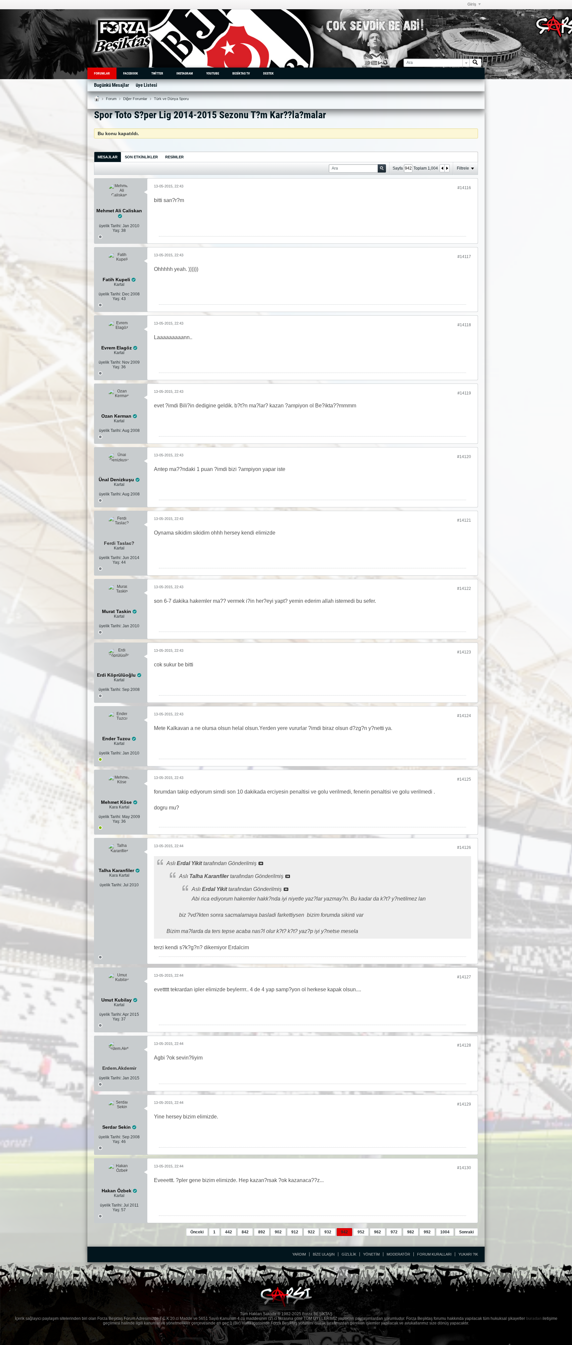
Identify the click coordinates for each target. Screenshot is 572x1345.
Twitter (157, 73)
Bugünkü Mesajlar (111, 85)
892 (261, 1232)
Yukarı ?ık (468, 1254)
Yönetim (371, 1254)
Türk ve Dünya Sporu (171, 99)
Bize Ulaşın (324, 1254)
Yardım (299, 1254)
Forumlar (102, 73)
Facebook (130, 73)
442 (228, 1232)
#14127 (464, 977)
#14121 (464, 520)
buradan (534, 1318)
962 (377, 1232)
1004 (445, 1232)
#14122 (464, 588)
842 (245, 1232)
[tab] (107, 157)
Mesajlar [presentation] (108, 157)
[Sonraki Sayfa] (447, 168)
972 (394, 1232)
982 (410, 1232)
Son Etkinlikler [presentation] (141, 157)
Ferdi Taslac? (119, 543)
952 (361, 1232)
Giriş (471, 4)
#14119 (464, 393)
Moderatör (398, 1254)
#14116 (464, 187)
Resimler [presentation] (174, 157)
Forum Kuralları (434, 1254)
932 (327, 1232)
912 (294, 1232)
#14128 (464, 1045)
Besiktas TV (241, 73)
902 (278, 1232)
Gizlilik (349, 1254)
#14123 (464, 652)
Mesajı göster (261, 863)
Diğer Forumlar (135, 99)
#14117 (464, 256)
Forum (111, 99)
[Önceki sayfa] (442, 168)
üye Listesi (146, 85)
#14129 (464, 1104)
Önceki (197, 1232)
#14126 (464, 847)
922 (311, 1232)
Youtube (212, 73)
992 (427, 1232)
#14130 (464, 1167)
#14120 (464, 456)
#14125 (464, 779)
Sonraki (466, 1232)
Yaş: (116, 230)
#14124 (464, 715)
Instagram (184, 73)
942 (344, 1232)
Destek (268, 73)
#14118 (464, 325)
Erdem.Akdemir (119, 1068)
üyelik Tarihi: (110, 226)
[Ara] (475, 63)
